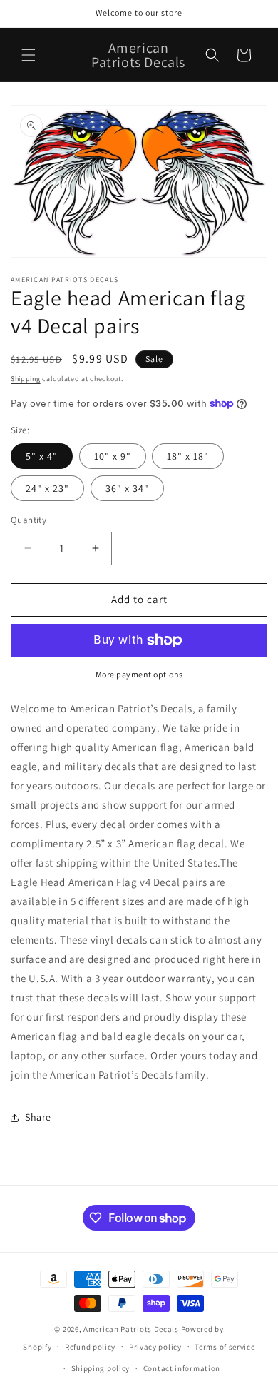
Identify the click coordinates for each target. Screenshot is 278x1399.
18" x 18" (188, 456)
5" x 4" (42, 456)
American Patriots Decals (131, 1329)
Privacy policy (155, 1347)
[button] (28, 55)
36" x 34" (127, 488)
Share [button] (38, 1117)
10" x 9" (112, 456)
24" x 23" (47, 488)
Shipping (26, 378)
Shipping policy (100, 1368)
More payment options (139, 674)
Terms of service (224, 1347)
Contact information (181, 1368)
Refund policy (90, 1347)
